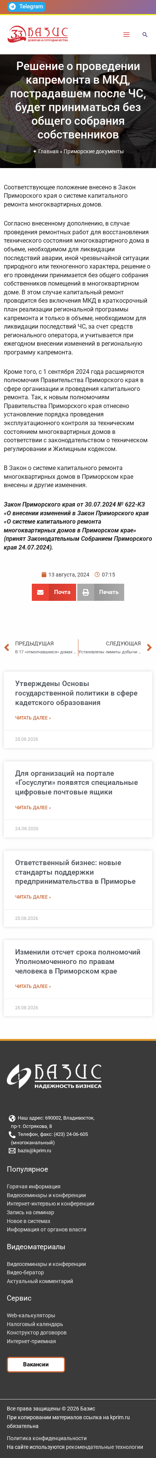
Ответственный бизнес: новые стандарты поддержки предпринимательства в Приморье (75, 872)
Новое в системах (28, 1221)
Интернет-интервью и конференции (50, 1204)
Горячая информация (34, 1186)
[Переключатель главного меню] (126, 34)
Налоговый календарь (35, 1324)
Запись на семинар (30, 1212)
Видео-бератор (25, 1272)
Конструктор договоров (37, 1332)
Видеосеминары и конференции (46, 1195)
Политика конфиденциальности (47, 1438)
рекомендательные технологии (104, 1447)
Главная (48, 151)
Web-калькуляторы (31, 1315)
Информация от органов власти (46, 1229)
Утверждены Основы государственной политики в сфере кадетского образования (76, 693)
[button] (145, 35)
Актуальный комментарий (40, 1281)
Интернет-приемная (31, 1341)
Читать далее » (33, 718)
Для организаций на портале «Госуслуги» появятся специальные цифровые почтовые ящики (76, 782)
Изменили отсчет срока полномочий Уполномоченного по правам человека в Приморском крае (77, 961)
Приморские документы (94, 151)
